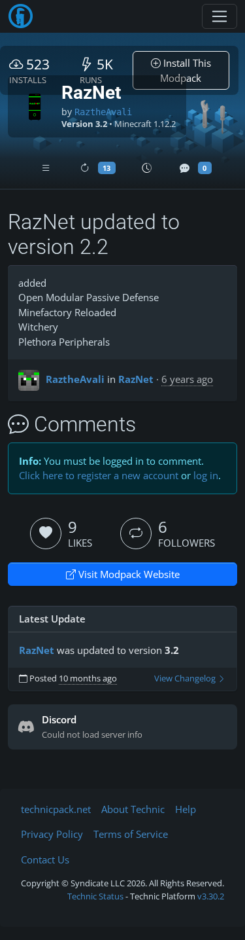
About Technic (133, 809)
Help (185, 809)
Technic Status (95, 896)
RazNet (136, 379)
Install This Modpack (185, 70)
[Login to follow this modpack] (136, 533)
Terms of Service (130, 834)
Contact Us (45, 859)
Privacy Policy (52, 834)
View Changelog (186, 678)
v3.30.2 (210, 896)
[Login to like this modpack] (45, 533)
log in (205, 475)
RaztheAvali (103, 112)
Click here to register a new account (98, 475)
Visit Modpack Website (128, 574)
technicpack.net (56, 809)
